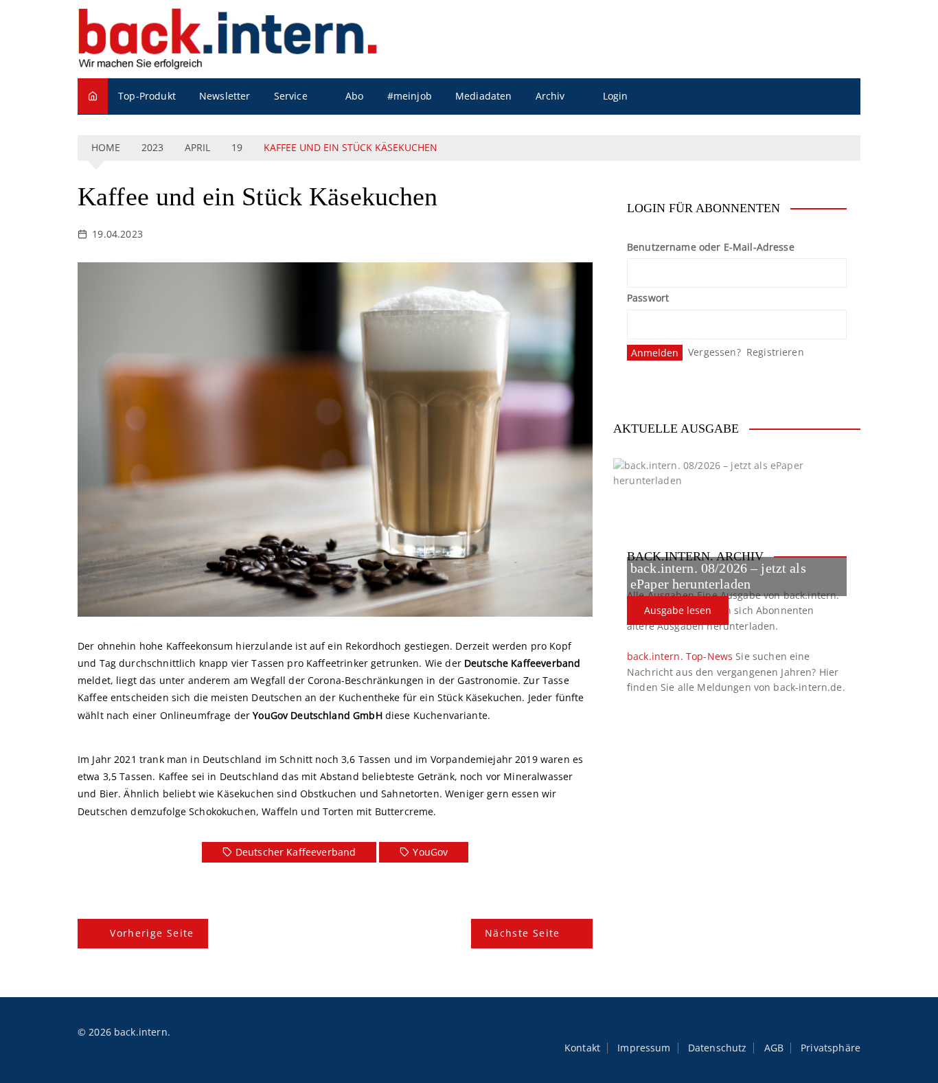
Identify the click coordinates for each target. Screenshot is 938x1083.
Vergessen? (714, 351)
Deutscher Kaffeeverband (296, 851)
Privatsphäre (830, 1047)
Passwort (648, 297)
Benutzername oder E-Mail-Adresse (710, 246)
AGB (773, 1047)
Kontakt (582, 1047)
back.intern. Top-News (680, 656)
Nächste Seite (522, 932)
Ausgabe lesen (677, 610)
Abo (354, 95)
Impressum (643, 1047)
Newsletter (225, 95)
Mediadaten (483, 95)
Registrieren (775, 351)
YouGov (430, 851)
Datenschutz (717, 1047)
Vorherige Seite (152, 932)
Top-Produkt (147, 95)
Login (615, 95)
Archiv (550, 95)
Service (291, 95)
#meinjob (409, 95)
